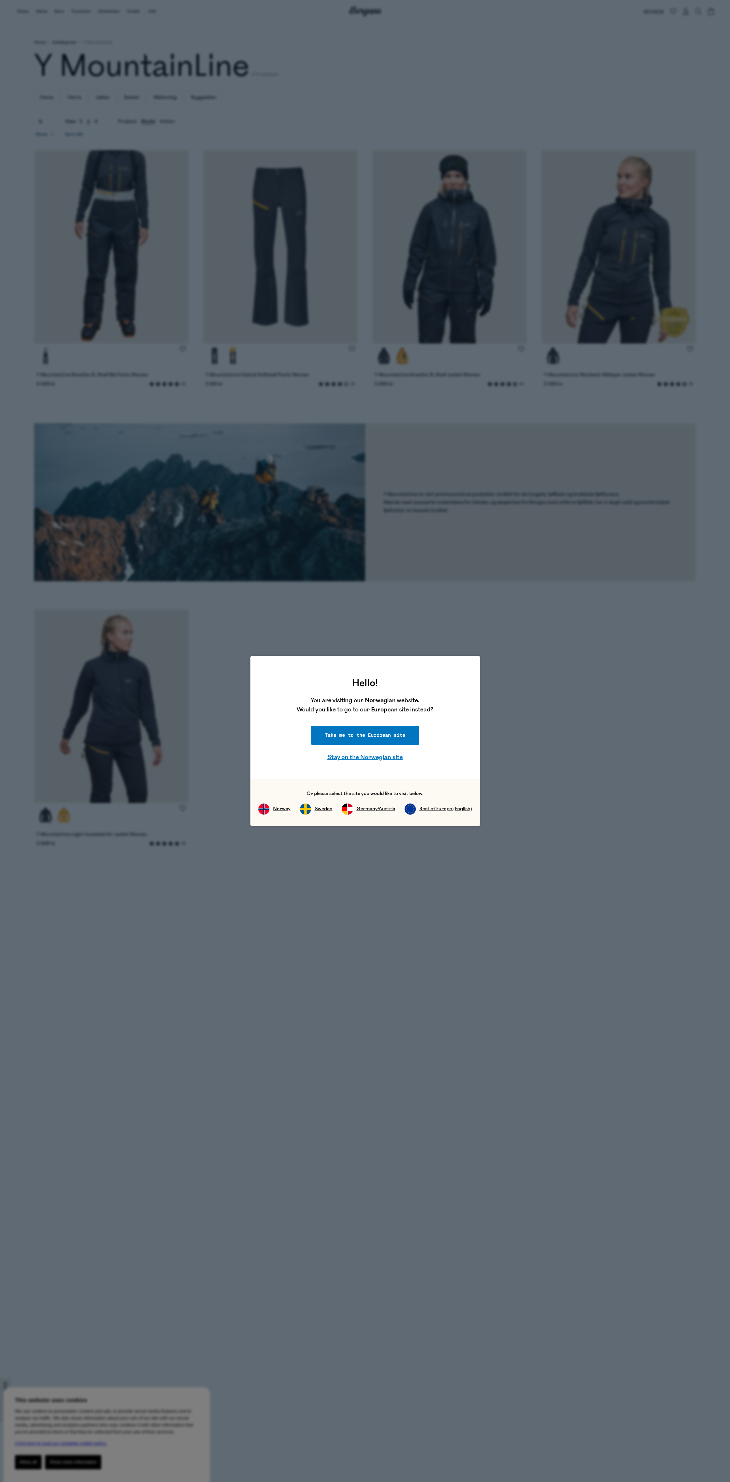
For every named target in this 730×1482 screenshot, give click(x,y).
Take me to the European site (365, 735)
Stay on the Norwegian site (365, 757)
